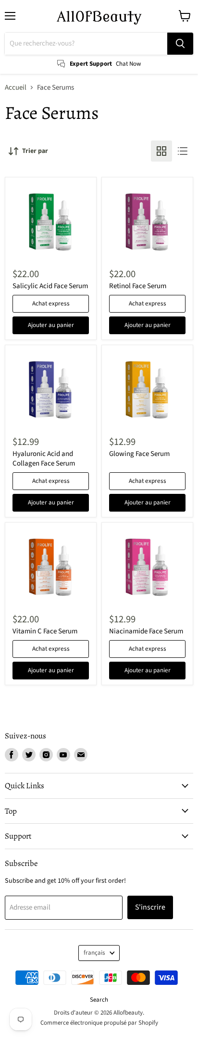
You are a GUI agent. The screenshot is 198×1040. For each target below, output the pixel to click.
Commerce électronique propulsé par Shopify (99, 1022)
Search (99, 999)
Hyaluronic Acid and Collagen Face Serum (43, 458)
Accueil (15, 87)
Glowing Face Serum (139, 454)
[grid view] (161, 151)
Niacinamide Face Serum (146, 631)
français (94, 952)
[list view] (182, 151)
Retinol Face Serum (137, 286)
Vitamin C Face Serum (44, 631)
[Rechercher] (180, 44)
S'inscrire (150, 907)
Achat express (51, 303)
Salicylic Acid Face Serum (50, 286)
